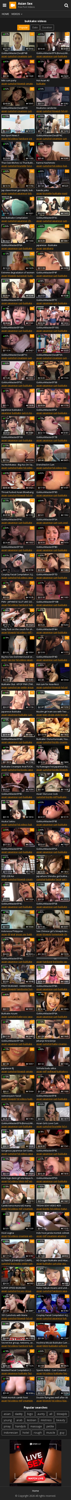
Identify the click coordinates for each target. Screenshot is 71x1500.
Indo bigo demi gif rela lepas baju (18, 1178)
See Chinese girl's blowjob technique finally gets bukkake (53, 931)
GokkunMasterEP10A (12, 1040)
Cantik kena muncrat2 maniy (16, 1205)
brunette (21, 165)
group (30, 687)
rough (38, 1432)
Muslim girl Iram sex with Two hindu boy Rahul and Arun (53, 711)
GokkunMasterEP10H (12, 327)
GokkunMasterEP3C (46, 217)
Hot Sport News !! (10, 135)
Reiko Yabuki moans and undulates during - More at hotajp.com (53, 1287)
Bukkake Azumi (9, 1013)
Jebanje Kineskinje (46, 1040)
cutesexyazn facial (11, 1095)
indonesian (11, 1432)
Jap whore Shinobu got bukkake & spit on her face (53, 876)
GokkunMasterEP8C (11, 793)
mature (64, 1208)
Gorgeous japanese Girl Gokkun (18, 1150)
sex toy (11, 659)
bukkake (62, 56)
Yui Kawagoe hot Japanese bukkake (53, 766)
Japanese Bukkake (11, 711)
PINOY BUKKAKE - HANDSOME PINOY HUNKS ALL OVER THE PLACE (18, 985)
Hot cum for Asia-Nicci (47, 684)
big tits (55, 742)
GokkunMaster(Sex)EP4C (49, 135)
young (8, 1420)
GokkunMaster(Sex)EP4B (14, 53)
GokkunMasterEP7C (46, 300)
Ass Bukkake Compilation (14, 217)
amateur (30, 83)
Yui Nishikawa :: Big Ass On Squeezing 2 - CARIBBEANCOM (18, 464)
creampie (22, 56)
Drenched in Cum (45, 464)
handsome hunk (25, 989)
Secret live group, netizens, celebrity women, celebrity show (18, 1342)
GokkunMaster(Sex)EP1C (14, 354)
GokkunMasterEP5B (46, 903)
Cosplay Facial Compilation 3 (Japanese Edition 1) (18, 574)
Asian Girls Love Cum (47, 1123)
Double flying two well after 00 (52, 1397)
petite (24, 687)
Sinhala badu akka (46, 1068)
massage (36, 1426)
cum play (57, 1263)
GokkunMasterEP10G (47, 327)
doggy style (54, 714)
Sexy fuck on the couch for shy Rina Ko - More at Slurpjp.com (18, 629)
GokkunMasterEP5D (46, 1178)
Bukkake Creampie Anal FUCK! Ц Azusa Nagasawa (18, 766)
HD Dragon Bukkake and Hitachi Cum (53, 1260)
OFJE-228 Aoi (7, 876)
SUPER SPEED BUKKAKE (13, 1287)
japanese (48, 56)
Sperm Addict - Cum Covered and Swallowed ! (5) (53, 1370)
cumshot (12, 56)
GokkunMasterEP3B (46, 382)
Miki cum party (8, 80)
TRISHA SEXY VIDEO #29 (48, 1205)
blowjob (21, 83)
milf (29, 632)
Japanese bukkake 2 (12, 409)
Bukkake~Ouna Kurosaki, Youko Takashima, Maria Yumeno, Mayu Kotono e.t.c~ (53, 739)
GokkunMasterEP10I (12, 437)
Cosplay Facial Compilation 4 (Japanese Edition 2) (53, 1315)
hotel (25, 1432)
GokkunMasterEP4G (12, 958)
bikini (21, 1181)
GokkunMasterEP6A (11, 245)
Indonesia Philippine (12, 931)
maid (64, 193)
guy (62, 1432)
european (22, 275)
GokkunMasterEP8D (46, 546)
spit (63, 879)
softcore (62, 1345)
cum (30, 56)
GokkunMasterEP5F (46, 409)
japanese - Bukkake (46, 245)
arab (19, 1420)
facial (58, 879)
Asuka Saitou (8, 821)
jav (18, 687)
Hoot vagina (7, 1232)
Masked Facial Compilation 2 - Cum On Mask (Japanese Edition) (18, 1370)
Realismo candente (46, 107)
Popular (23, 27)
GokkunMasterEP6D (11, 739)
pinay (7, 1426)
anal (13, 934)
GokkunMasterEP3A (46, 519)
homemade (58, 934)
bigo (30, 1414)
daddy (19, 1414)
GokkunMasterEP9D (46, 492)
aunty (41, 1414)
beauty (60, 1420)
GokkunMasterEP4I (46, 1095)
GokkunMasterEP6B (11, 300)
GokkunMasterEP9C (46, 1150)
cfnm (30, 220)
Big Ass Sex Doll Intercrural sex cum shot (18, 656)
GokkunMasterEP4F (46, 272)
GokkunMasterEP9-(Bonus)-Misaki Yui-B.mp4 (18, 1123)
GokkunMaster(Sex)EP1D (14, 107)
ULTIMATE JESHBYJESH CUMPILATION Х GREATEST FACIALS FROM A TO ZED (18, 1260)
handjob (20, 1426)
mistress (46, 1420)
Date (35, 27)
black (65, 1400)
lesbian (31, 1420)
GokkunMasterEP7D (46, 574)
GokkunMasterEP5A (46, 848)
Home (5, 14)
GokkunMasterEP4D (46, 656)
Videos (15, 14)
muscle (50, 1432)
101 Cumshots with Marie (14, 1315)
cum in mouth (29, 412)
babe (20, 467)
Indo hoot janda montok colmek (52, 1232)
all (50, 1414)
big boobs (22, 769)
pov (25, 1016)
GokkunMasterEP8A (46, 985)
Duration (47, 27)
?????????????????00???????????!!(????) (53, 958)
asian (4, 56)
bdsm (31, 193)
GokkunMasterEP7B (46, 437)
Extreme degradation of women (17, 272)
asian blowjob (8, 989)
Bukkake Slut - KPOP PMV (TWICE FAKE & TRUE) (18, 684)
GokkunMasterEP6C (11, 519)
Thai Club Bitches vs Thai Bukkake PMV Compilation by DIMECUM (18, 162)
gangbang (48, 248)
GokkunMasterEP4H (46, 629)
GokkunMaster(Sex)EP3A (49, 354)
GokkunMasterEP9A (46, 1013)
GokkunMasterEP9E (46, 821)
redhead (51, 1071)
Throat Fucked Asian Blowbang (17, 492)
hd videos (13, 138)
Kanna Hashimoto (45, 162)
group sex (21, 934)
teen (65, 467)
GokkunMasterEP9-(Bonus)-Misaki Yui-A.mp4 (53, 53)
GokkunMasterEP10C (12, 546)
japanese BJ (7, 1068)
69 (9, 934)
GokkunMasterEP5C (11, 382)
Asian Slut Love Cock (47, 793)
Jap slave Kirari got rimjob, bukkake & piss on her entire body (18, 190)
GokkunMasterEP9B (11, 848)
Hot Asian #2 (42, 80)
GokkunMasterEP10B (47, 601)
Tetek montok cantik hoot (14, 1397)
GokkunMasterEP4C (11, 903)
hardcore (23, 138)
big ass (21, 1291)
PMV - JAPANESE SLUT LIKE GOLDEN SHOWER (18, 601)
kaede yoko (42, 190)
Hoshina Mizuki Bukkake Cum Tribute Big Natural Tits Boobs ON (53, 1342)
